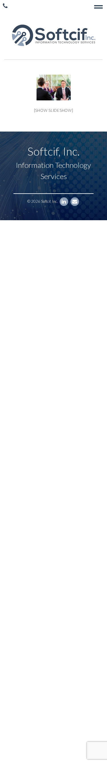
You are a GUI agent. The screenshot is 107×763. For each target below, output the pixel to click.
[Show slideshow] (53, 110)
